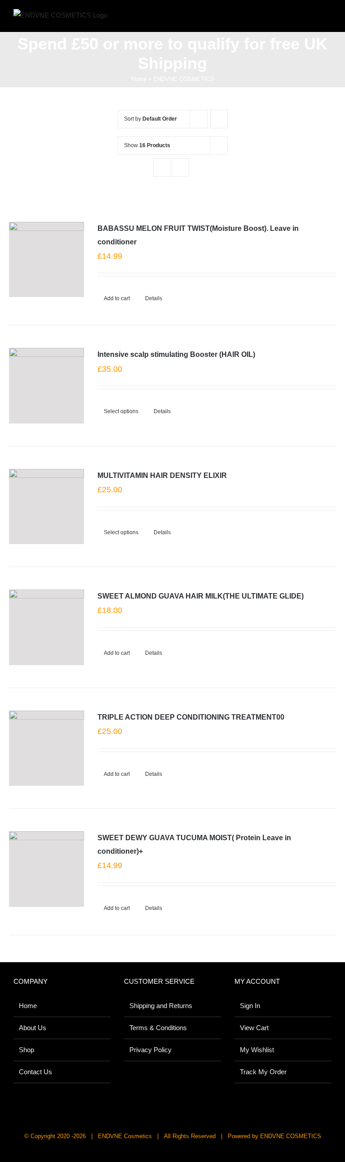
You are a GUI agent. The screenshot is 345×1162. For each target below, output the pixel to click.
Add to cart (117, 298)
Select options (121, 411)
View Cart (254, 1027)
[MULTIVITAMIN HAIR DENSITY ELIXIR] (46, 506)
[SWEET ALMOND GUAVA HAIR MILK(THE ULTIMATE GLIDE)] (46, 627)
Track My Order (263, 1072)
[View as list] (180, 167)
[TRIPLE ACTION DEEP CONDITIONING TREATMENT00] (46, 748)
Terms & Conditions (158, 1027)
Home (138, 79)
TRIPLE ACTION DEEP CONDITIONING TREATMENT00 (190, 717)
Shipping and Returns (160, 1005)
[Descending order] (219, 119)
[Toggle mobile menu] (328, 18)
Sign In (250, 1005)
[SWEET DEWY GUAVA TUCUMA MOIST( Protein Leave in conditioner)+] (46, 868)
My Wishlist (257, 1050)
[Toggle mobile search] (311, 18)
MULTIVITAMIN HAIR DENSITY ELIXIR (162, 475)
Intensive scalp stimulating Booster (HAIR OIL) (176, 354)
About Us (32, 1027)
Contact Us (35, 1072)
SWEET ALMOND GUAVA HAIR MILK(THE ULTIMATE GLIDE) (200, 596)
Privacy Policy (150, 1050)
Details (153, 298)
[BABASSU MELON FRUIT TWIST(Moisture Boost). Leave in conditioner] (46, 259)
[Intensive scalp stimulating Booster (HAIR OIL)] (46, 385)
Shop (26, 1050)
